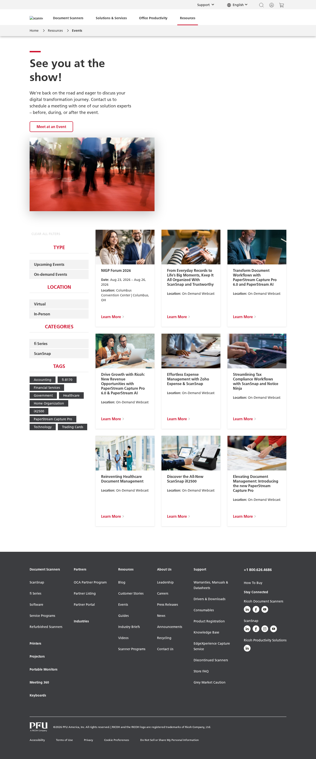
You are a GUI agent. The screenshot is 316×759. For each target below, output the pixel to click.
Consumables (204, 610)
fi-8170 (67, 380)
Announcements (169, 627)
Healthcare (71, 395)
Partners (80, 569)
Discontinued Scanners (211, 660)
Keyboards (38, 695)
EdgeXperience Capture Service (212, 646)
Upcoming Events (49, 264)
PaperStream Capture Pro (53, 419)
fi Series (40, 343)
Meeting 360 (39, 682)
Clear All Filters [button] (45, 234)
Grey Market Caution (210, 682)
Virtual (40, 304)
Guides (123, 616)
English (238, 5)
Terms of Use (64, 740)
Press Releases (167, 604)
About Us (164, 569)
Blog (121, 582)
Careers (162, 593)
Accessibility (37, 740)
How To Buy (253, 583)
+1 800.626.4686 (258, 569)
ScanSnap (42, 353)
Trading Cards (72, 427)
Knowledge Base (206, 632)
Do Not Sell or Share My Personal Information (169, 740)
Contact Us (165, 649)
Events (123, 604)
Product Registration (209, 621)
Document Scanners (68, 18)
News (161, 616)
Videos (123, 638)
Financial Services (47, 388)
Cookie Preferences (116, 740)
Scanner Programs (131, 649)
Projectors (37, 656)
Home (34, 30)
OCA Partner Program (90, 582)
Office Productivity (153, 18)
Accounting (42, 380)
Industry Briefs (129, 627)
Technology (43, 427)
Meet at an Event (51, 126)
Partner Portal (84, 604)
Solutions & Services (111, 18)
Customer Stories (130, 593)
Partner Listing (85, 593)
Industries (81, 621)
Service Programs (42, 616)
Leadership (165, 582)
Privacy (88, 740)
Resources (187, 18)
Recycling (164, 638)
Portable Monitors (43, 669)
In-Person (42, 314)
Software (36, 604)
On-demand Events (50, 274)
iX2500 (39, 411)
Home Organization (49, 403)
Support (207, 5)
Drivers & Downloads (209, 599)
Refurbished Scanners (46, 627)
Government (43, 395)
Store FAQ (201, 671)
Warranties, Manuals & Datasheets (211, 585)
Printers (35, 643)
